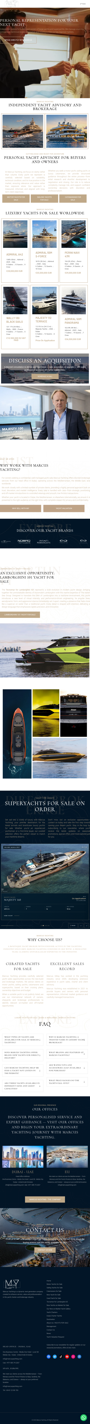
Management (51, 1326)
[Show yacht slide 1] (41, 925)
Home (49, 1281)
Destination (51, 1319)
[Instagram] (73, 1357)
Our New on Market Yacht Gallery (58, 1309)
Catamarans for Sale (54, 1291)
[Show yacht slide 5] (48, 925)
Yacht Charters (52, 1312)
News (49, 1333)
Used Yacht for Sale (54, 1298)
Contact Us (51, 1330)
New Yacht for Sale (53, 1295)
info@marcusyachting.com (14, 1185)
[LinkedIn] (79, 1357)
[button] (83, 1417)
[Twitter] (55, 1357)
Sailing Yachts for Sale (55, 1288)
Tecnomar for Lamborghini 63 (57, 1302)
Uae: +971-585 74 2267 (32, 1185)
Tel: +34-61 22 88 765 (10, 1390)
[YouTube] (67, 1357)
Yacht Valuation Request (55, 1337)
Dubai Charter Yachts (54, 1316)
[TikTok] (61, 1357)
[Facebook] (49, 1357)
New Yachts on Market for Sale (58, 1305)
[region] (45, 882)
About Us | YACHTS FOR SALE (57, 1323)
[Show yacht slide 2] (43, 925)
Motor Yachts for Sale (54, 1284)
